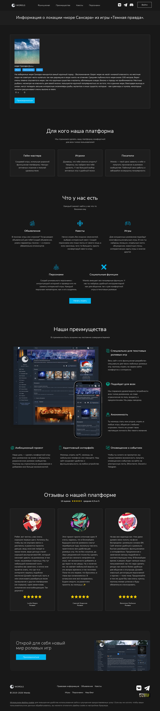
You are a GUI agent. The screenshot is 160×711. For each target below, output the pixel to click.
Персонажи (94, 5)
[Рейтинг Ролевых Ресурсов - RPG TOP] (144, 696)
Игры (67, 692)
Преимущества (63, 5)
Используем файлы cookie (22, 702)
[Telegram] (147, 688)
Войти (145, 4)
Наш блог (89, 692)
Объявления (87, 686)
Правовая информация (68, 686)
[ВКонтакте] (120, 5)
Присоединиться (25, 100)
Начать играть (80, 300)
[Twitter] (126, 5)
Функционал (44, 5)
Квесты (79, 5)
